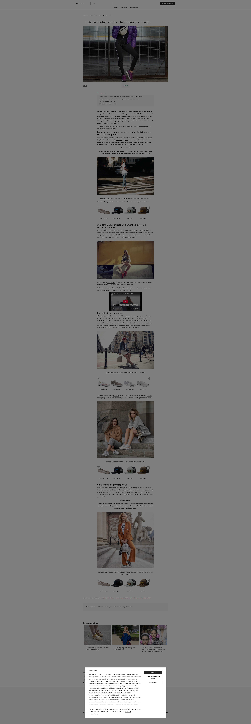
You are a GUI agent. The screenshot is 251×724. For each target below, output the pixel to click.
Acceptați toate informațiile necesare (153, 677)
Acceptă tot (153, 672)
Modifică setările (153, 682)
